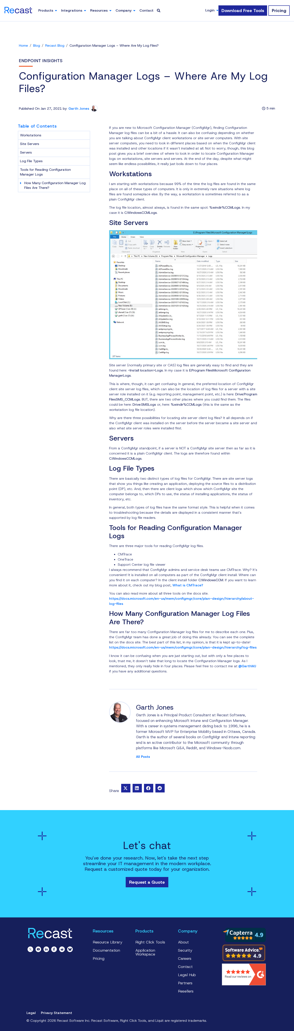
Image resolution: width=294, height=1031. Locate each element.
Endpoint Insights (40, 60)
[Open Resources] (110, 10)
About (183, 942)
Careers (184, 958)
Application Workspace (145, 952)
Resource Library (107, 942)
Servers (26, 152)
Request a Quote (147, 882)
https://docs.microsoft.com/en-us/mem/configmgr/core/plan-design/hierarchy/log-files (183, 647)
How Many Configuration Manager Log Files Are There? (55, 185)
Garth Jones (78, 108)
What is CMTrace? (187, 585)
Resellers (185, 991)
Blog (36, 45)
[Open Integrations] (85, 10)
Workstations (30, 135)
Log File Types (31, 161)
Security (185, 950)
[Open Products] (56, 10)
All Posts (143, 756)
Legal (31, 1013)
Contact (185, 967)
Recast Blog (54, 45)
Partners (185, 983)
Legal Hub (187, 975)
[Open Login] (217, 10)
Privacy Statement (56, 1013)
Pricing (98, 958)
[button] (125, 788)
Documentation (106, 950)
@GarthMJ (247, 666)
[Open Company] (134, 10)
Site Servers (29, 144)
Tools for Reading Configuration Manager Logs (45, 172)
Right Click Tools (150, 942)
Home (23, 45)
